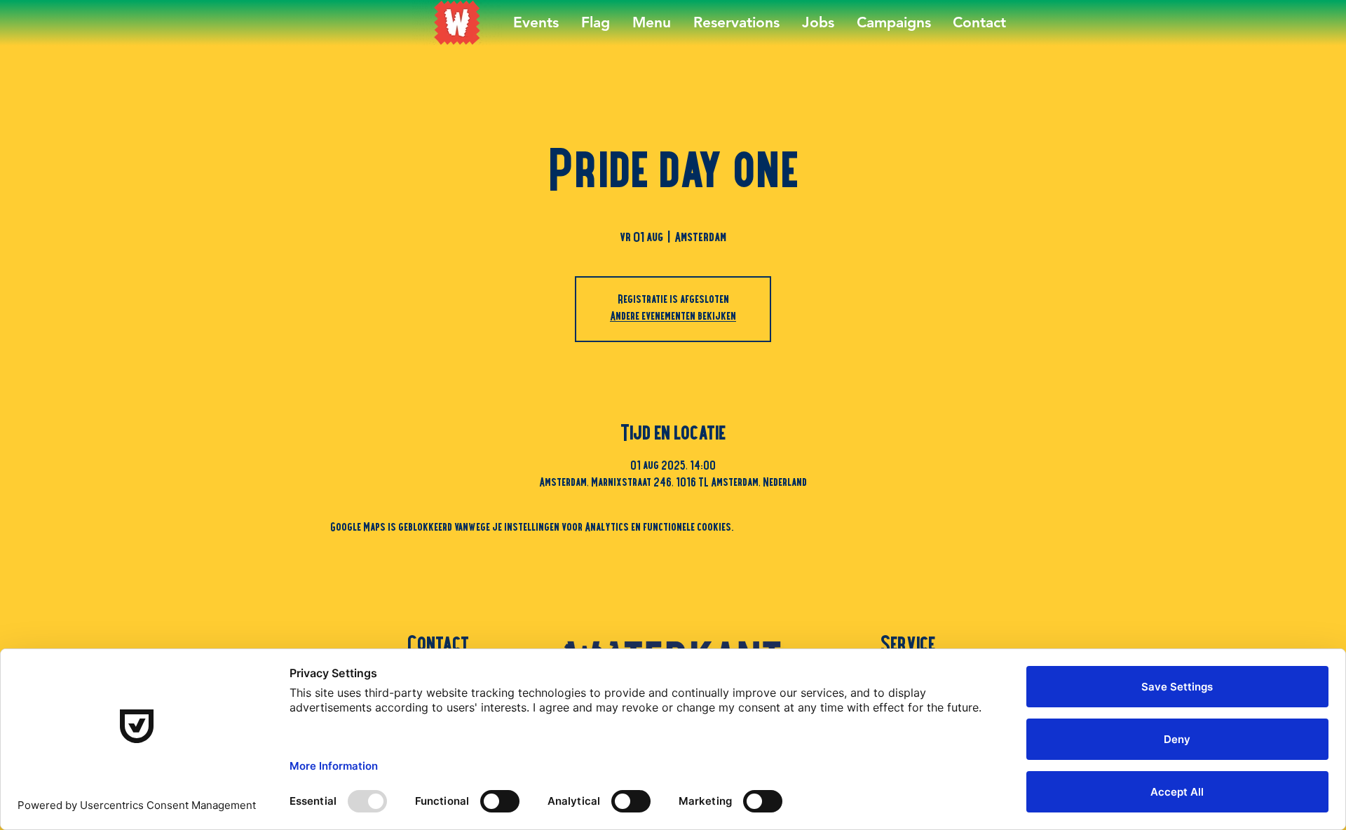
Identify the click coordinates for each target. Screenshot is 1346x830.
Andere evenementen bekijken (673, 317)
